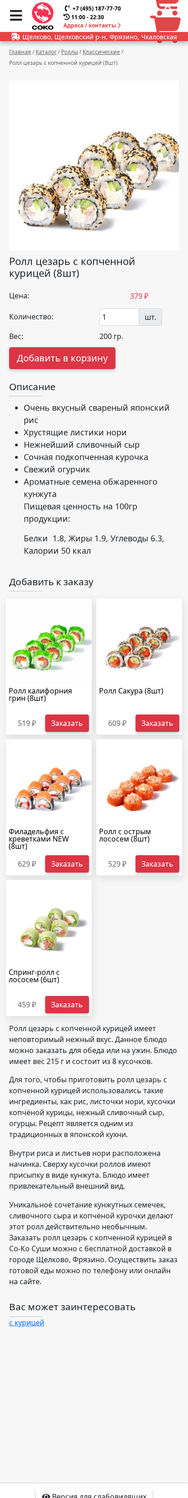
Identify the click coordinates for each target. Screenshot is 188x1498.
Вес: (16, 336)
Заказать (67, 723)
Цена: (19, 296)
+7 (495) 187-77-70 (97, 8)
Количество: (31, 317)
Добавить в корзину (62, 358)
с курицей (26, 1323)
